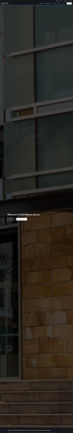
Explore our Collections (21, 219)
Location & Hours (11, 219)
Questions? (69, 3)
